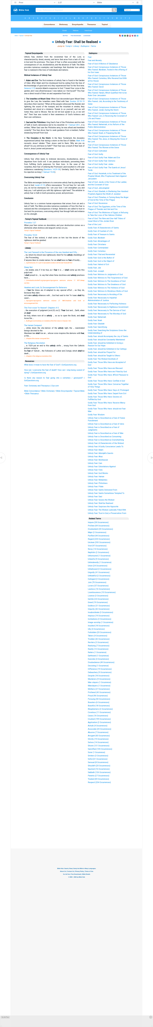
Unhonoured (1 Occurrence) (99, 556)
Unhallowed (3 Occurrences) (99, 569)
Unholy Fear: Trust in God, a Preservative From (107, 513)
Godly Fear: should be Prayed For (102, 352)
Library (76, 46)
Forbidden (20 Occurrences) (99, 632)
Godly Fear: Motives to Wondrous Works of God (108, 291)
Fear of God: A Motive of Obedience (103, 64)
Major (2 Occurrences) (97, 532)
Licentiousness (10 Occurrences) (102, 592)
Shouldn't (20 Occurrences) (99, 766)
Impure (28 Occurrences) (98, 522)
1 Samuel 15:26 (48, 172)
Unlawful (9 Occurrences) (98, 559)
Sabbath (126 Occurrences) (99, 772)
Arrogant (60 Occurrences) (99, 736)
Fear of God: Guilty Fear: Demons (101, 161)
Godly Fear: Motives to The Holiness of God (106, 288)
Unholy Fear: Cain (95, 463)
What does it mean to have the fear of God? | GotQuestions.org (50, 365)
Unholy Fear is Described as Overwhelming (106, 440)
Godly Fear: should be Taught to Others (104, 355)
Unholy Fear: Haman (96, 476)
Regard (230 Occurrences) (99, 539)
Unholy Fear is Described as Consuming (104, 436)
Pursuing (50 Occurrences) (99, 699)
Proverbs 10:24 (30, 235)
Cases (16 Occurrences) (98, 716)
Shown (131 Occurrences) (98, 746)
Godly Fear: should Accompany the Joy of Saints (108, 336)
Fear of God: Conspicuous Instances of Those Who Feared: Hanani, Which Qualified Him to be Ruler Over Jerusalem (107, 93)
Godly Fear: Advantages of (99, 241)
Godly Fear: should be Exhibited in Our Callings (107, 349)
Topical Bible (79, 391)
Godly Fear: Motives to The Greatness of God (107, 284)
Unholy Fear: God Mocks (98, 473)
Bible (16, 35)
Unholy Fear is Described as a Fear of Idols (106, 424)
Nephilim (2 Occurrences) (98, 552)
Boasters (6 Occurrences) (98, 702)
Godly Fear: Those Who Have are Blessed (105, 368)
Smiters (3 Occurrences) (98, 756)
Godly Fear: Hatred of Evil (98, 264)
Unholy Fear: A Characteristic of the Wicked (106, 443)
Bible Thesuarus (32, 393)
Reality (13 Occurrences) (98, 649)
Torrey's (68, 46)
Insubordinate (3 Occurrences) (100, 612)
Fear (90, 57)
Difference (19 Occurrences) (100, 669)
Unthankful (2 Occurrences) (99, 576)
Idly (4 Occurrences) (96, 629)
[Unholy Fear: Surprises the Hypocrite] (150, 463)
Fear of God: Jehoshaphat (98, 188)
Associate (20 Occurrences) (99, 729)
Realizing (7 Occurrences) (98, 646)
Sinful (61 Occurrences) (97, 759)
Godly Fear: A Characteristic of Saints (103, 228)
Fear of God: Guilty (95, 154)
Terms (93, 46)
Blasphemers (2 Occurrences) (100, 709)
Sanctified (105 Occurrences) (100, 749)
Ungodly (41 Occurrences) (98, 572)
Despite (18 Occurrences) (98, 676)
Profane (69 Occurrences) (98, 526)
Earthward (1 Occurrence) (98, 656)
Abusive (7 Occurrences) (98, 732)
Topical (21, 35)
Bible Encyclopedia (64, 391)
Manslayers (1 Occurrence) (99, 686)
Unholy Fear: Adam (95, 450)
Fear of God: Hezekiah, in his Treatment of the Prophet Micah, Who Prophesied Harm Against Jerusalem (107, 176)
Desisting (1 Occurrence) (98, 666)
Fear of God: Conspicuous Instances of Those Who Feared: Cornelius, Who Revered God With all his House (107, 78)
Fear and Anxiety (95, 60)
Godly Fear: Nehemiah (97, 317)
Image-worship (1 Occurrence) (100, 622)
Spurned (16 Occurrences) (99, 769)
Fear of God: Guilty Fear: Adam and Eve (104, 157)
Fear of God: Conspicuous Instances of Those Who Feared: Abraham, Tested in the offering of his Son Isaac (107, 69)
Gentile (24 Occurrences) (98, 599)
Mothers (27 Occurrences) (99, 689)
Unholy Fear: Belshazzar (98, 460)
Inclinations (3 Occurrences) (99, 619)
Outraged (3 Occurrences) (98, 579)
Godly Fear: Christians (97, 244)
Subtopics (85, 46)
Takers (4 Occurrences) (97, 636)
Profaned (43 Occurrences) (99, 692)
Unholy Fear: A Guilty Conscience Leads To (105, 446)
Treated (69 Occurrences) (98, 779)
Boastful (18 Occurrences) (99, 706)
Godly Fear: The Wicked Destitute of (103, 359)
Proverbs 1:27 (30, 223)
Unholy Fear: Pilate (95, 486)
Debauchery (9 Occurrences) (100, 672)
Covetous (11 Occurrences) (99, 712)
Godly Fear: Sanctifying (97, 327)
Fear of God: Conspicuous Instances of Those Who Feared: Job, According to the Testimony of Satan (108, 101)
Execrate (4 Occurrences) (98, 659)
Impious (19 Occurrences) (98, 616)
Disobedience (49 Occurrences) (101, 662)
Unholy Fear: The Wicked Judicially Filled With (107, 510)
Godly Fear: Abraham (96, 238)
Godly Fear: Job (94, 268)
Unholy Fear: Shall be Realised (100, 503)
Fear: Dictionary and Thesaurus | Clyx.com (41, 386)
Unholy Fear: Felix (95, 470)
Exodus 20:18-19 (77, 101)
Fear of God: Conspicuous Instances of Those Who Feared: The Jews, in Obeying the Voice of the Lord (107, 139)
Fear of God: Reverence (97, 203)
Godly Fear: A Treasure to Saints (101, 234)
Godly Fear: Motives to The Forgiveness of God (107, 278)
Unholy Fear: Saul (95, 496)
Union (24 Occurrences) (97, 566)
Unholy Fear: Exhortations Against (102, 466)
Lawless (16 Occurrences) (99, 589)
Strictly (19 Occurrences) (98, 739)
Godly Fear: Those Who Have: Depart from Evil (107, 393)
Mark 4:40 (80, 141)
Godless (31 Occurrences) (99, 606)
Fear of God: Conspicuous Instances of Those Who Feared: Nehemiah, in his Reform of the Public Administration (107, 124)
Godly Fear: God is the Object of (101, 261)
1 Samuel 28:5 (74, 125)
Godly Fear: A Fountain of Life (100, 231)
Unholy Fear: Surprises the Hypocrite (103, 506)
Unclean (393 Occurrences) (99, 542)
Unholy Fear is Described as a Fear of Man (105, 433)
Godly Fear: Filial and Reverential (101, 254)
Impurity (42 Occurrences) (98, 609)
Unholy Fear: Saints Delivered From (102, 490)
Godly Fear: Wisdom (96, 415)
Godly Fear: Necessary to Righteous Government (108, 307)
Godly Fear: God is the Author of (101, 258)
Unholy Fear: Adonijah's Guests (100, 453)
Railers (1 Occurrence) (97, 652)
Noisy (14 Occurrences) (98, 549)
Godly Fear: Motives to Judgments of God (105, 274)
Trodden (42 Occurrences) (98, 639)
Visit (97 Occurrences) (97, 546)
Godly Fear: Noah (95, 320)
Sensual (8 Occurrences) (98, 762)
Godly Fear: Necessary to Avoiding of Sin (105, 294)
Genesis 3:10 (29, 88)
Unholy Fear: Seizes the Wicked (101, 500)
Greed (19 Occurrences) (98, 602)
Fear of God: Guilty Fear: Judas (100, 164)
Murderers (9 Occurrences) (99, 679)
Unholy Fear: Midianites (97, 480)
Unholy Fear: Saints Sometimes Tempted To (106, 493)
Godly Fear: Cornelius (97, 251)
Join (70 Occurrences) (97, 582)
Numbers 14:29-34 (52, 169)
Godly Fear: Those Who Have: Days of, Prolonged (108, 390)
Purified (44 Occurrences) (98, 536)
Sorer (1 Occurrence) (96, 752)
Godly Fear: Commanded (98, 248)
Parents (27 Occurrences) (98, 776)
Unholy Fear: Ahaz (95, 456)
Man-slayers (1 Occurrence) (99, 682)
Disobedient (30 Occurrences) (100, 529)
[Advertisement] (76, 831)
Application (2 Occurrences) (99, 722)
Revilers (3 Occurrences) (98, 642)
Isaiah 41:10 (40, 185)
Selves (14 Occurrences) (98, 742)
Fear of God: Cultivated (97, 151)
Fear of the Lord (94, 224)
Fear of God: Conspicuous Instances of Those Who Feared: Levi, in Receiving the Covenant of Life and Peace (107, 116)
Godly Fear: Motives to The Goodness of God (107, 281)
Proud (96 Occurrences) (98, 696)
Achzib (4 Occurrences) (97, 726)
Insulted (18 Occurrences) (98, 626)
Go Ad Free (5, 1017)
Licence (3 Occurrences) (98, 596)
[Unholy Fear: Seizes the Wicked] (3, 463)
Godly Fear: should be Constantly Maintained (106, 340)
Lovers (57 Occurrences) (98, 586)
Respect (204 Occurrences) (99, 782)
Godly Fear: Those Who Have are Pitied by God (107, 371)
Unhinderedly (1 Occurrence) (99, 562)
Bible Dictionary (48, 391)
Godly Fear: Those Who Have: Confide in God (106, 381)
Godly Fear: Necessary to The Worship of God (107, 314)
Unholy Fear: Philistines (97, 483)
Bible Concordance (32, 391)
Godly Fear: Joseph (96, 271)
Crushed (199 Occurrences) (99, 719)
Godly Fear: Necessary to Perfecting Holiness (107, 304)
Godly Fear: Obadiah (96, 324)
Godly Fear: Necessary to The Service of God (106, 310)
